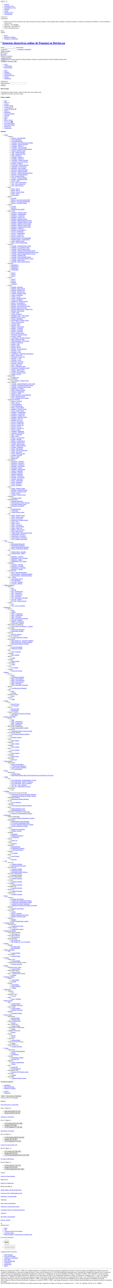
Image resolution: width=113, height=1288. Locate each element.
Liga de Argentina (9, 113)
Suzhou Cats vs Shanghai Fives (7, 1183)
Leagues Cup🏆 (8, 107)
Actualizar (4, 61)
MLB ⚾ (6, 102)
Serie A (6, 110)
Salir (15, 61)
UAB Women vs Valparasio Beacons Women (10, 1206)
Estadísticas (7, 1085)
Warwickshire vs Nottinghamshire (8, 1216)
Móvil (6, 1266)
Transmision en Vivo (10, 7)
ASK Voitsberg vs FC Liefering (7, 1130)
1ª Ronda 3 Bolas (9, 1233)
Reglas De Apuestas (9, 37)
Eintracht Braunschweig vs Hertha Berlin (9, 1104)
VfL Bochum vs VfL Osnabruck (7, 1116)
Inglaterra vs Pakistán (5, 1220)
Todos (3, 1096)
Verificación (7, 78)
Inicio (5, 70)
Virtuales (6, 9)
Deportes (6, 4)
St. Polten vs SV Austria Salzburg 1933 (9, 1144)
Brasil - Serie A (8, 120)
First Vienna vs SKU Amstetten (7, 1158)
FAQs (6, 35)
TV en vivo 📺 (8, 121)
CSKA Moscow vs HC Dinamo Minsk (8, 1196)
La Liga (6, 104)
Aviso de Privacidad (9, 1256)
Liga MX (6, 115)
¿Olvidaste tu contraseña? (24, 49)
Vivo (6, 1091)
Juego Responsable (9, 1261)
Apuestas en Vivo (9, 6)
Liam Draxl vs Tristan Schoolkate (8, 1176)
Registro (8, 51)
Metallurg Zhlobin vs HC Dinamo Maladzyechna (11, 1189)
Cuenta (3, 59)
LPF (5, 100)
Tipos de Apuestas (9, 1087)
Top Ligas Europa (9, 123)
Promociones (7, 74)
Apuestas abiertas (6, 57)
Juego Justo (7, 1259)
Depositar (10, 61)
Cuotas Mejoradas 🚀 (10, 109)
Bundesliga (7, 112)
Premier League (8, 105)
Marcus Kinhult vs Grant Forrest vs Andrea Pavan (18, 1234)
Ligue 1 (6, 117)
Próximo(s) (7, 1093)
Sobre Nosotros (8, 1254)
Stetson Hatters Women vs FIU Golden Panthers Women (13, 1209)
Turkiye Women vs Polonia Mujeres (8, 1203)
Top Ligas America (9, 125)
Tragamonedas (8, 14)
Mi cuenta (3, 54)
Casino (6, 11)
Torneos (6, 77)
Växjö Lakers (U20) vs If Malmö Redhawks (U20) (11, 1193)
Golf (5, 1229)
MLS (5, 118)
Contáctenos (7, 1262)
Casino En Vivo (8, 12)
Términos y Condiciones (11, 38)
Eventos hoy (7, 126)
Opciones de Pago (9, 75)
